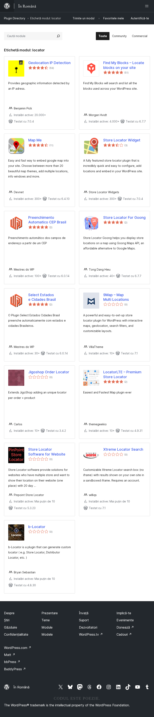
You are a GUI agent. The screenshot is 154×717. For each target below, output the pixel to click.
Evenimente (125, 620)
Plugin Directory (14, 18)
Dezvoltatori (88, 627)
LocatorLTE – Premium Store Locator (122, 374)
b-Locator (36, 527)
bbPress (12, 662)
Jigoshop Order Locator (48, 372)
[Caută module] (58, 36)
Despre (9, 613)
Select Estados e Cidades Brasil (42, 297)
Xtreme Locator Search (123, 449)
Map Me (35, 140)
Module (47, 627)
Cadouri (124, 634)
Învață (83, 613)
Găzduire (10, 627)
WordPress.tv (91, 634)
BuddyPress (15, 669)
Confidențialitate (16, 634)
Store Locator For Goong (124, 217)
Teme (46, 620)
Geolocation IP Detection (49, 63)
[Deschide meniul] (147, 6)
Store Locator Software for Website (46, 451)
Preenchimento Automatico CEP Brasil (47, 219)
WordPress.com (17, 648)
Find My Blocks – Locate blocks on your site (123, 65)
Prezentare (50, 613)
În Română (21, 687)
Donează (125, 627)
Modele (47, 634)
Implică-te (124, 613)
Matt (9, 655)
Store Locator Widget (121, 140)
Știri (6, 620)
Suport (84, 620)
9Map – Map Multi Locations (116, 297)
